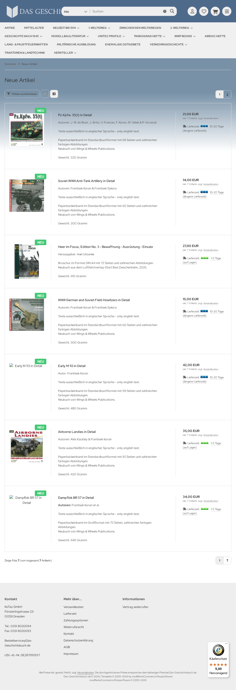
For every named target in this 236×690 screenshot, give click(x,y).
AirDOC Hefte (215, 36)
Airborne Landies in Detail (77, 432)
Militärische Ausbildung (76, 44)
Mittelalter (34, 28)
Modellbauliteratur (68, 36)
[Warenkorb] (215, 11)
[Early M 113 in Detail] (26, 380)
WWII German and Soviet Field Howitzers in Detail (94, 300)
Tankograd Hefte (148, 36)
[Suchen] (172, 11)
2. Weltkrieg (179, 28)
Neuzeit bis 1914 (64, 28)
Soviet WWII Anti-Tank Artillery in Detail (86, 181)
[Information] (165, 11)
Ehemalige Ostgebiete (123, 44)
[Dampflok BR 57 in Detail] (26, 512)
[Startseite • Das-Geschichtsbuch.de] (53, 18)
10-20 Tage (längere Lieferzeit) (203, 128)
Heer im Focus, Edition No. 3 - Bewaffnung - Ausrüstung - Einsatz (105, 247)
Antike (10, 28)
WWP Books (183, 36)
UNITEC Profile (109, 36)
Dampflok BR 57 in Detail (76, 498)
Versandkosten (210, 118)
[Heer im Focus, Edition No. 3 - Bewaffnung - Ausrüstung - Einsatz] (26, 261)
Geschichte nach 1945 (22, 36)
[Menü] (226, 644)
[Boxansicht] (45, 94)
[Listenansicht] (54, 94)
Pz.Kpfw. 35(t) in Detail (75, 115)
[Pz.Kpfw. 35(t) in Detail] (26, 129)
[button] (75, 11)
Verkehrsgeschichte (167, 44)
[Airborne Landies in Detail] (26, 446)
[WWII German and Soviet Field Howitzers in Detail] (26, 314)
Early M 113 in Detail (72, 366)
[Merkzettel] (203, 11)
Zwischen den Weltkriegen (140, 28)
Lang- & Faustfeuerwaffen (26, 44)
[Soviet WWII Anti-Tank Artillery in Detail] (26, 195)
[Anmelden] (192, 11)
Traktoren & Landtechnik (25, 53)
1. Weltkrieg (97, 28)
